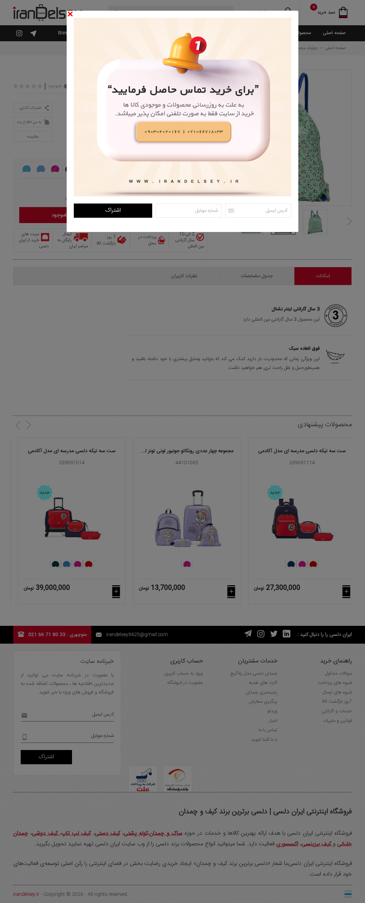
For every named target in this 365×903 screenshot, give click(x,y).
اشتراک (113, 210)
